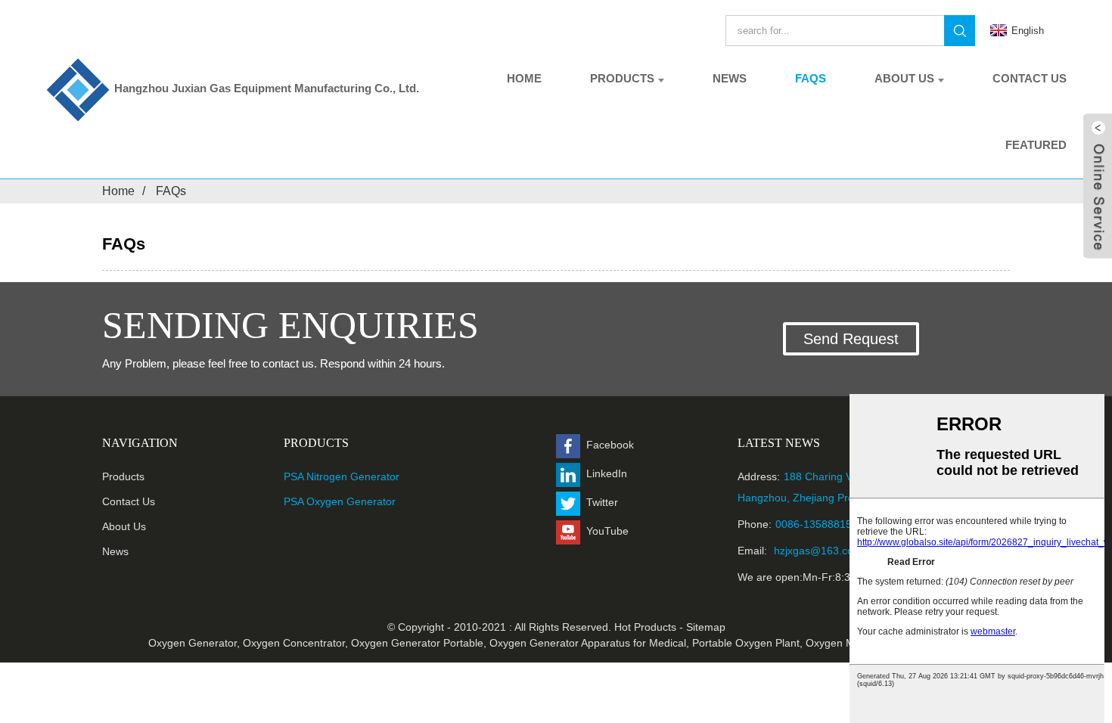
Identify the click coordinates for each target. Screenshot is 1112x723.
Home (524, 78)
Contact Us (1029, 78)
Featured (1036, 144)
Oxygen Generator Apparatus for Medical (587, 643)
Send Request (851, 338)
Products (622, 78)
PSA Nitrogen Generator (341, 476)
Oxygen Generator (192, 643)
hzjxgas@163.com (816, 551)
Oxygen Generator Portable (417, 643)
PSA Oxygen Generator (340, 501)
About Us (904, 78)
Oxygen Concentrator (294, 643)
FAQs (810, 78)
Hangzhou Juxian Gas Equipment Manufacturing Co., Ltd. (266, 88)
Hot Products (645, 627)
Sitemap (705, 627)
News (730, 78)
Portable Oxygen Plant (746, 643)
